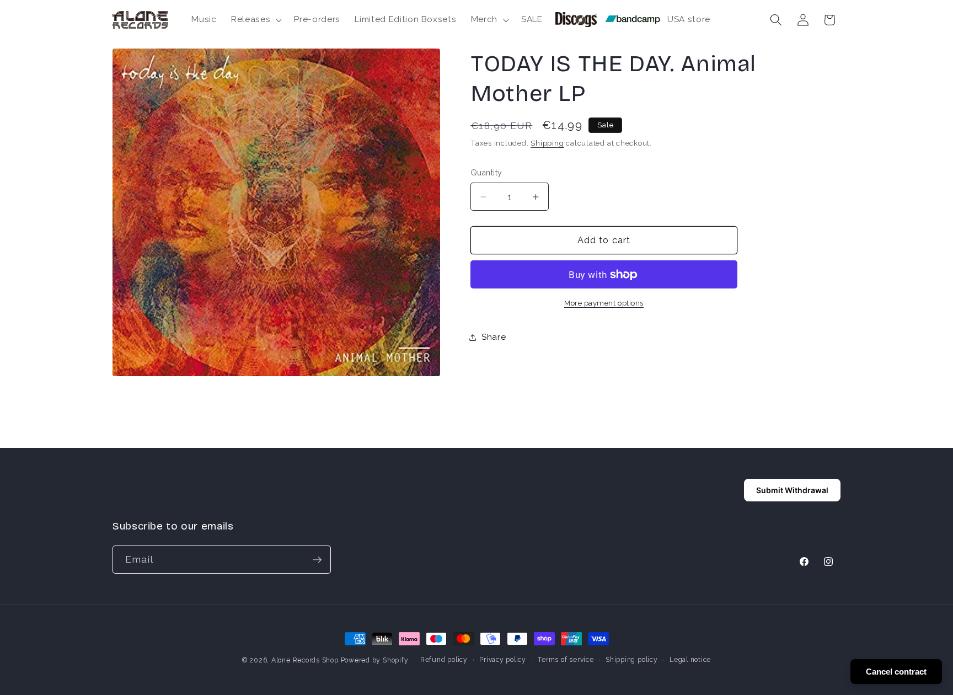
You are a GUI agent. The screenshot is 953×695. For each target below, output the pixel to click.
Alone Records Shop (305, 660)
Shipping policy (632, 660)
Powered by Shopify (375, 660)
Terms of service (565, 660)
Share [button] (493, 338)
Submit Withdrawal (792, 490)
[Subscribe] (317, 560)
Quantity (486, 173)
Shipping (547, 143)
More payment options (604, 304)
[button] (255, 20)
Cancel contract (896, 671)
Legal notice (690, 660)
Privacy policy (502, 660)
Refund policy (444, 660)
